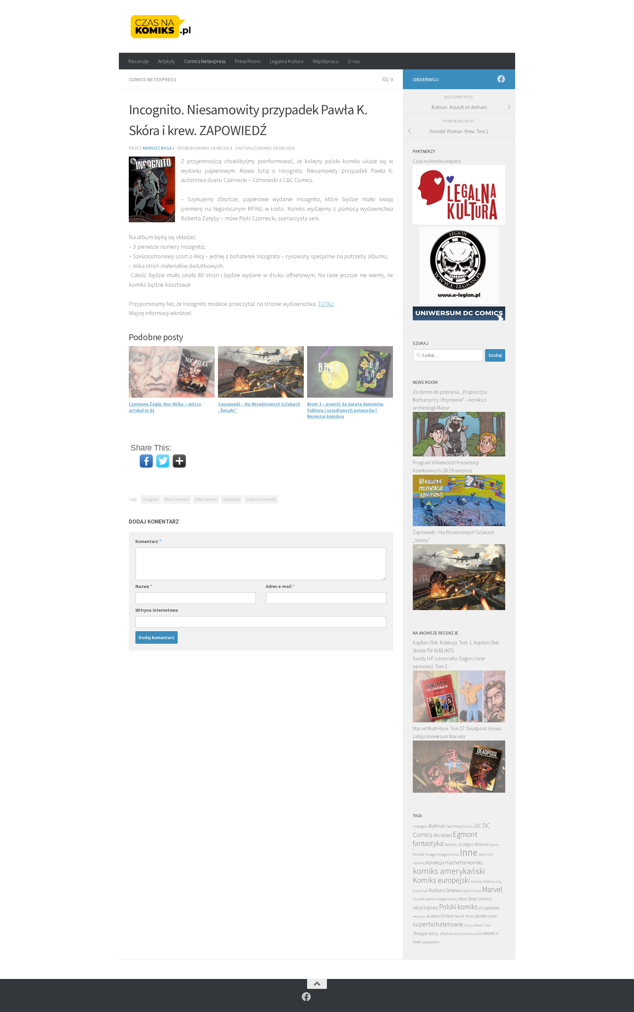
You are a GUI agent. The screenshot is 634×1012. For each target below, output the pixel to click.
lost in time (472, 890)
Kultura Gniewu (445, 890)
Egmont (465, 834)
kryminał (420, 890)
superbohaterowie (438, 924)
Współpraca (325, 61)
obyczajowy (425, 907)
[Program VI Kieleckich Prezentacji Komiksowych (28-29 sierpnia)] (459, 524)
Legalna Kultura (286, 61)
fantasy (450, 844)
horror (494, 844)
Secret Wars (464, 916)
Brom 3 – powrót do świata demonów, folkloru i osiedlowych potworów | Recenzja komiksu (345, 410)
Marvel (492, 889)
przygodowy (489, 908)
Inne (468, 852)
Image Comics (448, 854)
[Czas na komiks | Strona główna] (161, 26)
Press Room (248, 61)
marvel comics (425, 898)
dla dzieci (442, 835)
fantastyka (428, 843)
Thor (487, 925)
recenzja (419, 916)
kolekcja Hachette (446, 862)
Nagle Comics (448, 899)
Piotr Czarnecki (177, 499)
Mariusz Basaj (158, 148)
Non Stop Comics (475, 899)
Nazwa (143, 586)
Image (430, 854)
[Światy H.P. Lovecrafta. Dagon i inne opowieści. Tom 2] (459, 720)
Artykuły (166, 61)
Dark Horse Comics (460, 826)
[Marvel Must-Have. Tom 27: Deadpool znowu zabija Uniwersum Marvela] (459, 791)
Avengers (420, 826)
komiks (475, 862)
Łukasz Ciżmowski (261, 499)
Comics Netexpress (205, 61)
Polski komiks (206, 499)
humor (418, 854)
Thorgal (420, 933)
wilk (478, 933)
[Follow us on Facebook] (501, 79)
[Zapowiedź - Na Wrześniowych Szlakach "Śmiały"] (459, 608)
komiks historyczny (486, 881)
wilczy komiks (463, 933)
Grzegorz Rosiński (473, 844)
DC (478, 825)
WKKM (488, 933)
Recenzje (138, 61)
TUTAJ (326, 303)
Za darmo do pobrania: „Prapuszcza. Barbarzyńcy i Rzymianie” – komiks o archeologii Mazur (450, 400)
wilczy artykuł (440, 933)
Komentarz (148, 541)
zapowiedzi (431, 942)
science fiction (440, 916)
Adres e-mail (280, 586)
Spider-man (486, 916)
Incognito (150, 499)
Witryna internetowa (156, 610)
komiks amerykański (449, 871)
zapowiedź (231, 499)
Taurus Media (473, 925)
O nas (354, 61)
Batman (437, 825)
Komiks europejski (441, 880)
